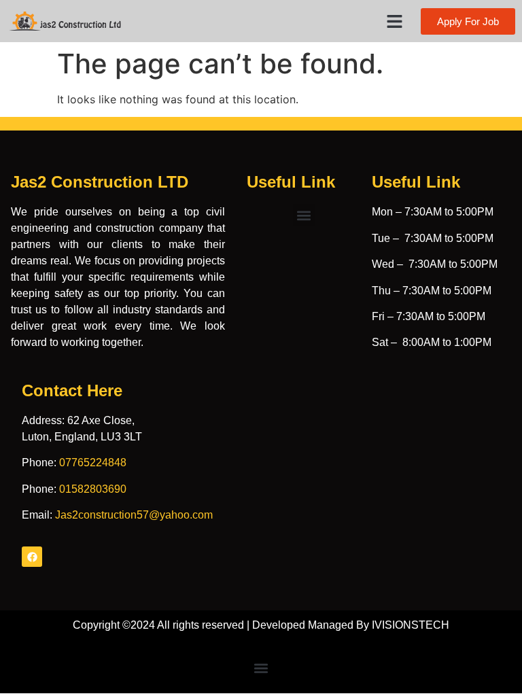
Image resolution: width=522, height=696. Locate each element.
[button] (395, 21)
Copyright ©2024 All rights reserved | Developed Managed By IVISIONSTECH (261, 625)
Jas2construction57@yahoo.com (134, 515)
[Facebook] (32, 556)
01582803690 (92, 489)
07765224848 (92, 462)
